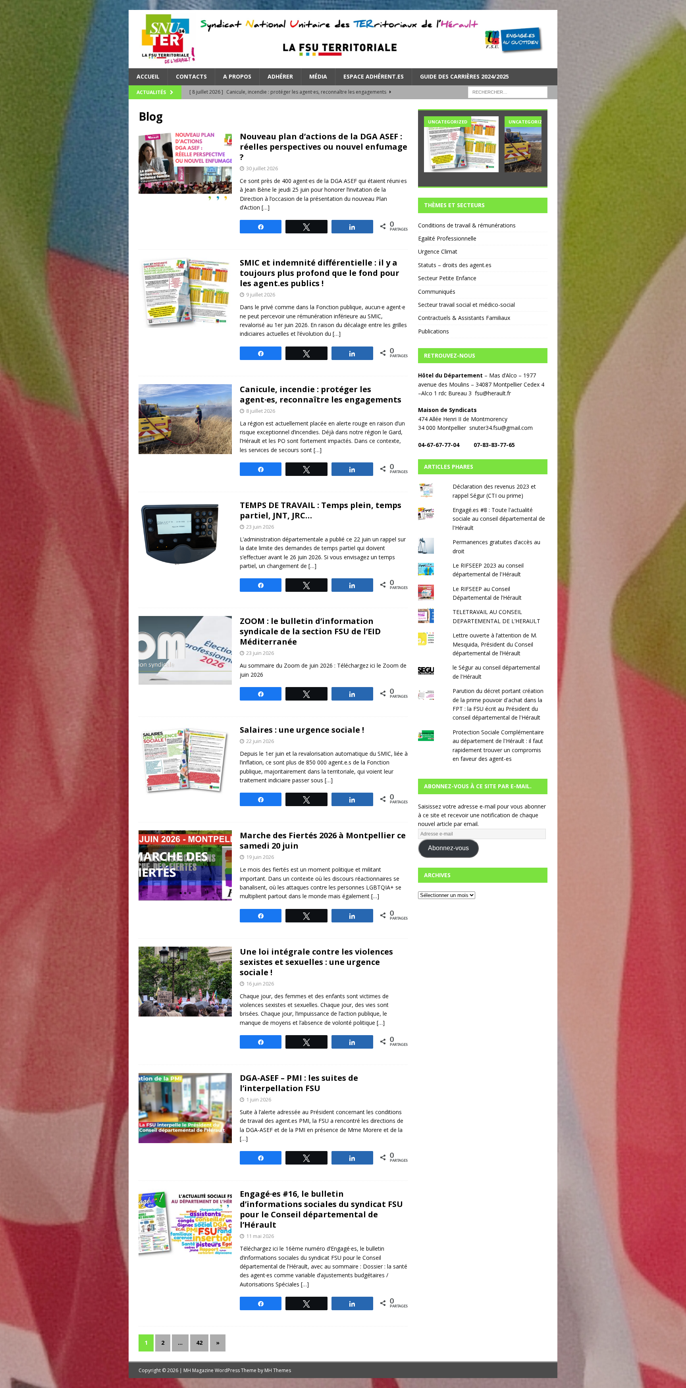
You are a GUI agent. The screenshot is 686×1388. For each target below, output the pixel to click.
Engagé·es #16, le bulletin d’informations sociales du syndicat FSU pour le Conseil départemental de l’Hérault (321, 1209)
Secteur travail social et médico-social (466, 304)
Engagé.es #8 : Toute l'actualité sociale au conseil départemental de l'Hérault (499, 518)
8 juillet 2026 (260, 410)
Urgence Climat (437, 251)
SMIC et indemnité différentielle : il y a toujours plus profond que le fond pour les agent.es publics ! (319, 273)
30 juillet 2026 (262, 168)
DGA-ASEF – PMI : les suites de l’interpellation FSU (299, 1082)
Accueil (148, 76)
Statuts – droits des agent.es (454, 265)
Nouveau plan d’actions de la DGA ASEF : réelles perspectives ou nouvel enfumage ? (323, 146)
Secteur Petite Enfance (447, 278)
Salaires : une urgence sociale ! (302, 729)
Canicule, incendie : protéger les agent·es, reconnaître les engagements (320, 394)
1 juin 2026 (258, 1099)
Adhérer (280, 76)
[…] (266, 207)
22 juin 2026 (260, 741)
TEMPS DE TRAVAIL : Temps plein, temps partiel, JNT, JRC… (320, 510)
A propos (237, 76)
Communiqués (436, 291)
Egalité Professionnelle (447, 238)
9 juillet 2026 (260, 294)
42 (199, 1342)
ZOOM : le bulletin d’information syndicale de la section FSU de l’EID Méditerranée (310, 631)
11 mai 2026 (260, 1236)
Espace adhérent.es (373, 76)
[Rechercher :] (507, 91)
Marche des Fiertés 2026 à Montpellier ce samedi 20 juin (323, 840)
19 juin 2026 (260, 857)
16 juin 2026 (260, 983)
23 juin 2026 (260, 526)
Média (318, 76)
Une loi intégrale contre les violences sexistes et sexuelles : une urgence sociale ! (316, 962)
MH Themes (277, 1370)
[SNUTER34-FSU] (343, 63)
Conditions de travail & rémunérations (467, 225)
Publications (433, 331)
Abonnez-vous (448, 848)
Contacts (191, 76)
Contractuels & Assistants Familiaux (464, 317)
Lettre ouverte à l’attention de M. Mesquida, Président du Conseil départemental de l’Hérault (495, 644)
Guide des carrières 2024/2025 (464, 76)
